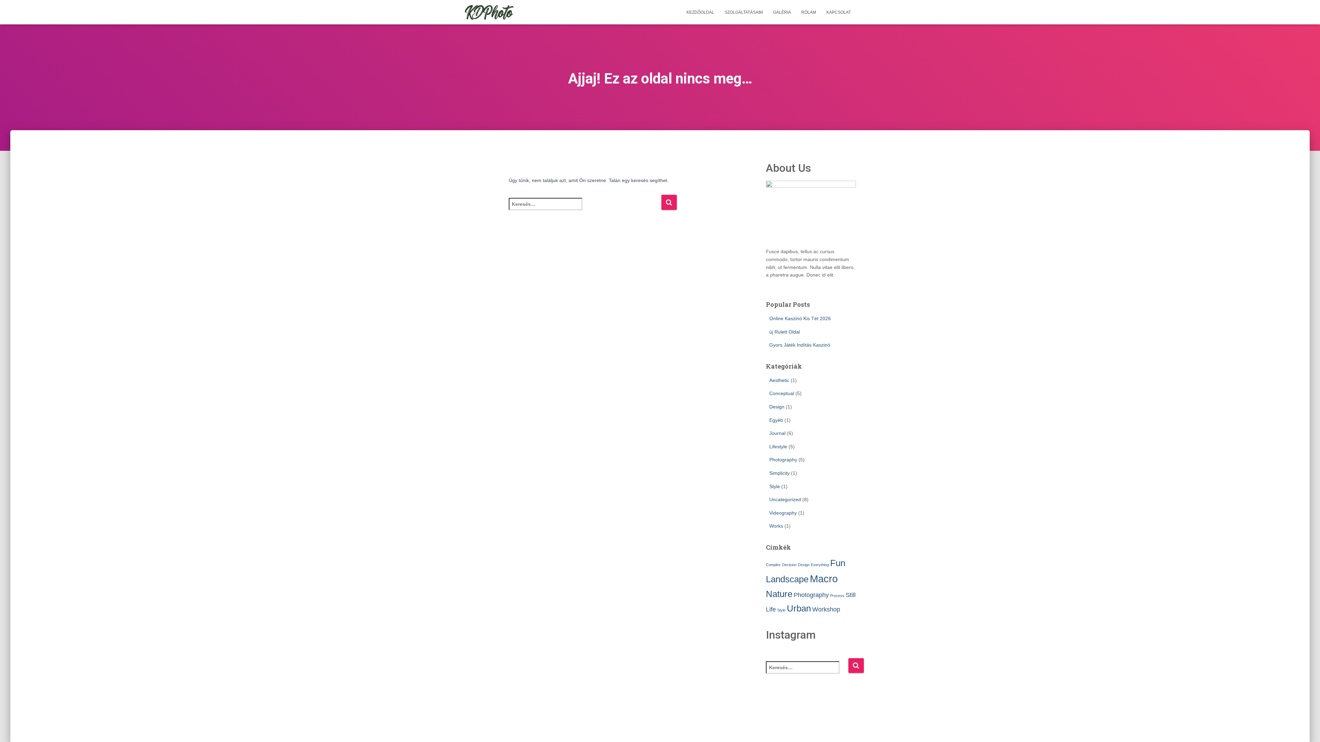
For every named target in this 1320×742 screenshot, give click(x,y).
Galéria (782, 12)
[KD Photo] (489, 12)
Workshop (826, 609)
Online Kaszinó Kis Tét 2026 (800, 318)
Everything (820, 565)
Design (776, 406)
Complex (773, 565)
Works (776, 526)
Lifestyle (778, 446)
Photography (783, 459)
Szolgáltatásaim (744, 12)
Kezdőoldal (700, 12)
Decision (789, 565)
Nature (779, 594)
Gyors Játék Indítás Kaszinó (799, 345)
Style (774, 486)
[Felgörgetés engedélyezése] (1306, 728)
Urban (799, 608)
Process (837, 596)
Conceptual (781, 393)
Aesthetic (779, 380)
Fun (837, 563)
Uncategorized (785, 499)
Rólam (808, 12)
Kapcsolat (838, 12)
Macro (824, 578)
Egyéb (776, 420)
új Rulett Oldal (784, 332)
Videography (783, 513)
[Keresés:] (585, 209)
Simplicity (779, 473)
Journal (777, 433)
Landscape (787, 579)
